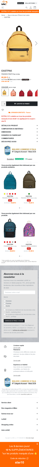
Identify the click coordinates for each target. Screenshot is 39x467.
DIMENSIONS (6, 132)
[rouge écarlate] (21, 92)
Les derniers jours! (19, 446)
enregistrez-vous (14, 321)
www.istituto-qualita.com (26, 394)
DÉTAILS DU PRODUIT (9, 125)
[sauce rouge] (29, 92)
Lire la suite (16, 348)
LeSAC (3, 419)
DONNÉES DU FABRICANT (11, 135)
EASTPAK (7, 17)
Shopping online (7, 425)
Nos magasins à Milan (9, 408)
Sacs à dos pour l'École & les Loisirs (18, 15)
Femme (8, 303)
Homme (9, 301)
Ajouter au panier (23, 104)
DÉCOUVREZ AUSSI (8, 141)
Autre (8, 306)
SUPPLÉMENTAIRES (19, 449)
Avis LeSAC (5, 430)
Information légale (30, 438)
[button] (36, 43)
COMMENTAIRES (7, 138)
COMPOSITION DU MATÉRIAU (12, 129)
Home (3, 15)
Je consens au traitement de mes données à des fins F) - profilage (20, 315)
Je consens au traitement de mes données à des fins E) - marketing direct (20, 311)
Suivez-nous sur (7, 414)
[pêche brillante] (13, 92)
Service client (6, 402)
